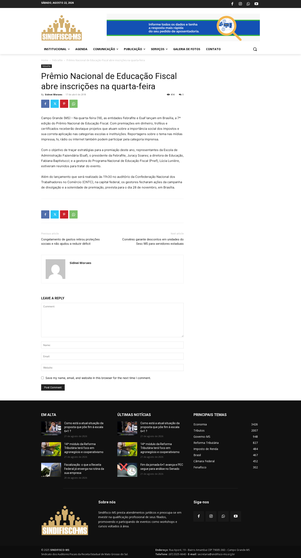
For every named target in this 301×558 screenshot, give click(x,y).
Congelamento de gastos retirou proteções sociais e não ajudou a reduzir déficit (70, 242)
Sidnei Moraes (53, 94)
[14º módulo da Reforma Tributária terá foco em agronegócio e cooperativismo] (51, 449)
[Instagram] (240, 4)
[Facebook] (232, 4)
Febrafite (57, 60)
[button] (255, 49)
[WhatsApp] (248, 4)
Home (44, 60)
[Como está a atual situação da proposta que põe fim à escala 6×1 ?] (51, 428)
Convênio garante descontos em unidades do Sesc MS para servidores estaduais (153, 242)
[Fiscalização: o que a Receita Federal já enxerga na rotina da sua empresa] (51, 470)
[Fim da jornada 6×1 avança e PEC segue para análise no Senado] (127, 470)
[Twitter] (55, 104)
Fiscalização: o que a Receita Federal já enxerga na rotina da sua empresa (84, 468)
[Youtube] (256, 4)
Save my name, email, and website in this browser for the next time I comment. (98, 378)
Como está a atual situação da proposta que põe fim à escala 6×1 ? (83, 427)
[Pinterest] (64, 104)
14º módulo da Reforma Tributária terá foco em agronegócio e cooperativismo (83, 448)
